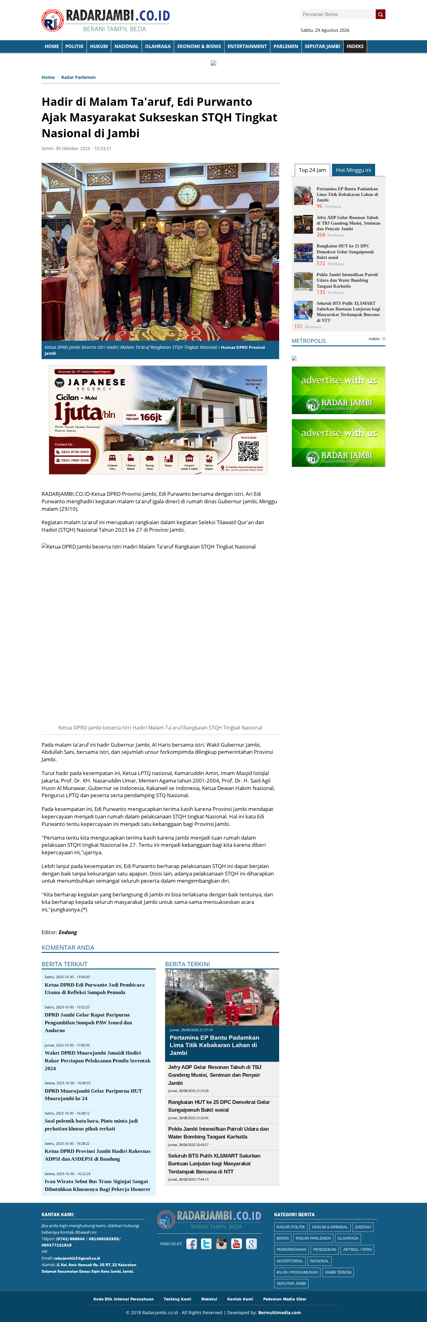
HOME (52, 46)
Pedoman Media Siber (284, 1298)
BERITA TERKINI (187, 964)
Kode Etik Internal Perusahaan (123, 1298)
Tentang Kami (177, 1298)
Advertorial (290, 1261)
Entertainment (247, 46)
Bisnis (283, 1238)
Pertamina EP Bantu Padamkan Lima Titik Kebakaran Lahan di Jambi (214, 1045)
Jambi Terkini (338, 1272)
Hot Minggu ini (353, 169)
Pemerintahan (291, 1249)
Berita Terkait (65, 964)
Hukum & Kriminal (330, 1227)
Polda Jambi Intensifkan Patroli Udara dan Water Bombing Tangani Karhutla (347, 280)
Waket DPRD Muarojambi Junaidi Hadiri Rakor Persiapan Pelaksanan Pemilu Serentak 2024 (97, 1060)
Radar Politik (291, 1227)
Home (48, 77)
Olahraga (158, 46)
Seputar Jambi (322, 46)
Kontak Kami (240, 1298)
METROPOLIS (309, 340)
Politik (74, 46)
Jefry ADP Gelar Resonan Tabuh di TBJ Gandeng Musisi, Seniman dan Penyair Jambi (214, 1075)
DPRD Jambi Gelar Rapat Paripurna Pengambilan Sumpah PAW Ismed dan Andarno (88, 1022)
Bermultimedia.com (279, 1312)
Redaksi (209, 1298)
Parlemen (286, 46)
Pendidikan (324, 1249)
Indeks (374, 339)
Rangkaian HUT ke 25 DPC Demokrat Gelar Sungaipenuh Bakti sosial (345, 252)
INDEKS (355, 46)
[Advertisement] (338, 111)
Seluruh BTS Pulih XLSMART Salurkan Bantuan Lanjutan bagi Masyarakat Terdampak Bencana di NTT (214, 1164)
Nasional (126, 46)
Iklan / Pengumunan (297, 1272)
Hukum (99, 46)
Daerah (363, 1227)
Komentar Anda (68, 947)
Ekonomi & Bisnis (199, 46)
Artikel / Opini (357, 1249)
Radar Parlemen (78, 77)
